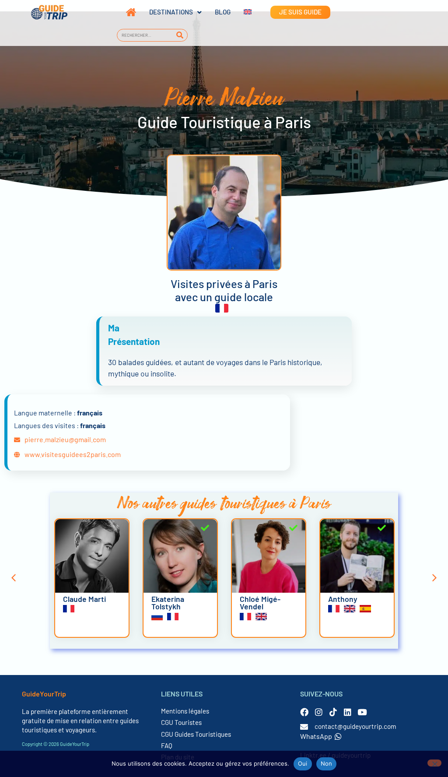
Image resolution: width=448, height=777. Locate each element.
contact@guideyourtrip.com (355, 726)
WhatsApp (316, 736)
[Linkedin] (347, 712)
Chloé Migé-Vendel (171, 603)
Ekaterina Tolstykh (79, 603)
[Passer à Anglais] (241, 12)
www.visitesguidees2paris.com (72, 454)
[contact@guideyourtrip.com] (304, 727)
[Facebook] (304, 712)
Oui (303, 763)
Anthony (254, 599)
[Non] (434, 762)
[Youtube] (362, 712)
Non (326, 763)
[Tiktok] (333, 712)
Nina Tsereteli (352, 599)
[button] (13, 578)
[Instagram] (319, 712)
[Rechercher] (179, 35)
